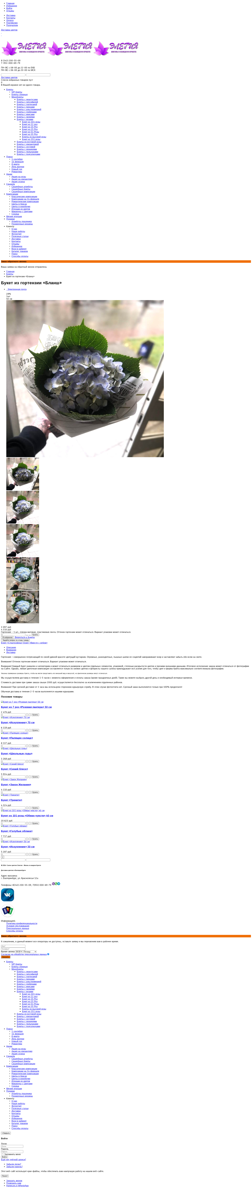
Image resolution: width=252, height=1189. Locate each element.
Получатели (12, 25)
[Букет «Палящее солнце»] (14, 733)
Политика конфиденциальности (21, 923)
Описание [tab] (11, 647)
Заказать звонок (14, 1180)
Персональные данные (17, 928)
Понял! (5, 1176)
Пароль (4, 1149)
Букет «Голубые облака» (17, 831)
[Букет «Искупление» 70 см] (15, 717)
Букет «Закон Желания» (16, 784)
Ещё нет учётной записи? (13, 1159)
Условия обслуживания (17, 926)
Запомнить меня (12, 1154)
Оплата (10, 20)
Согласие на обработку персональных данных (24, 954)
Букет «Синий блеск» (14, 769)
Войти (9, 8)
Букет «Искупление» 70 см (18, 722)
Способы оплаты (14, 931)
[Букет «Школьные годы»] (14, 748)
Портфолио (12, 23)
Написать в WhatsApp (17, 1185)
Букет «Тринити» (11, 800)
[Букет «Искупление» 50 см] (15, 841)
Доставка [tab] (10, 652)
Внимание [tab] (11, 650)
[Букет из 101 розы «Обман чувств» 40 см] (22, 810)
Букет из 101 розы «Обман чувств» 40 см (27, 815)
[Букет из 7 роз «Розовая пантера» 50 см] (22, 702)
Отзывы (10, 11)
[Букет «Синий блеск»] (12, 764)
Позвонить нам (13, 1183)
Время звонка (8, 951)
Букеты (9, 274)
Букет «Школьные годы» (16, 753)
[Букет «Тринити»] (10, 795)
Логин (4, 1143)
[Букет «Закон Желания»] (14, 779)
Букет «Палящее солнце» (17, 738)
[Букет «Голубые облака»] (14, 826)
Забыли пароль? (14, 1166)
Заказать (5, 957)
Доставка (10, 15)
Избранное (11, 6)
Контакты (10, 18)
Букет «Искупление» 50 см (18, 846)
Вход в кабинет (19, 1121)
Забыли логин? (13, 1164)
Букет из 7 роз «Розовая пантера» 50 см (26, 707)
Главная (10, 3)
